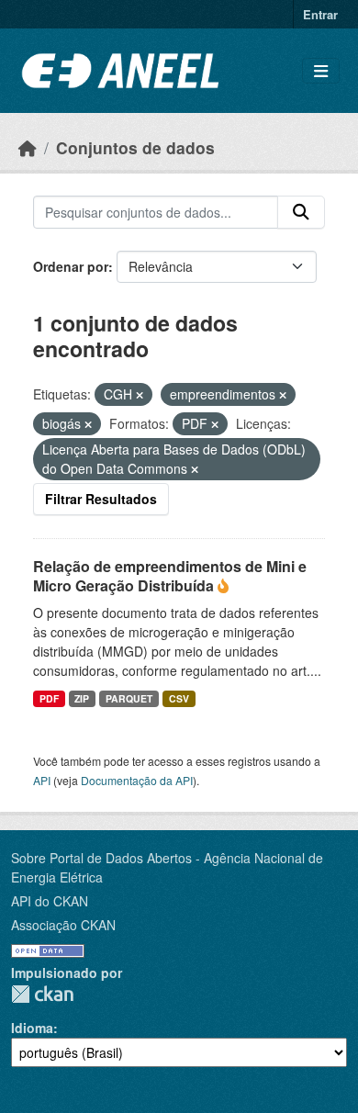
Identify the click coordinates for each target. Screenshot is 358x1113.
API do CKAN (49, 901)
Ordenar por (70, 266)
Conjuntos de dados (135, 147)
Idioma (32, 1027)
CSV (179, 698)
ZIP (81, 698)
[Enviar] (301, 212)
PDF (49, 698)
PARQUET (129, 698)
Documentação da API (137, 780)
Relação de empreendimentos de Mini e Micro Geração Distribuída (170, 576)
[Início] (27, 147)
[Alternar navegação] (321, 71)
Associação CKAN (63, 925)
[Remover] (139, 395)
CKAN (42, 994)
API (41, 780)
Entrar (320, 14)
